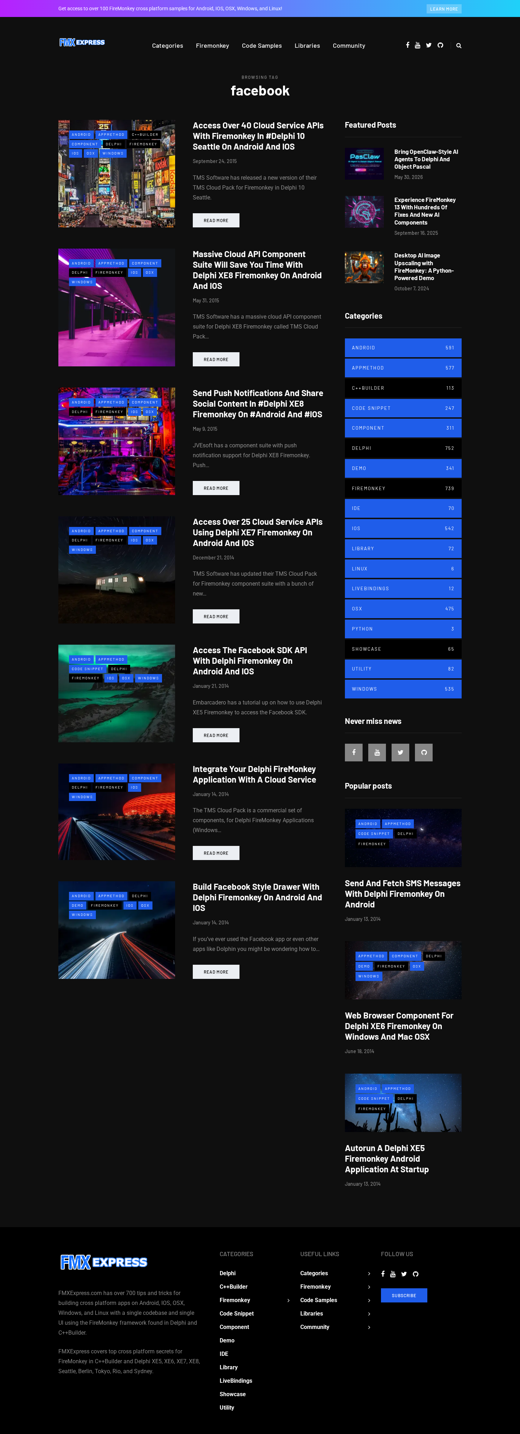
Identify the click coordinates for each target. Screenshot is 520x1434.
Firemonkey (212, 45)
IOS (75, 153)
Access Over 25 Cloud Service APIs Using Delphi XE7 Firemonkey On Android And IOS (258, 532)
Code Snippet (88, 669)
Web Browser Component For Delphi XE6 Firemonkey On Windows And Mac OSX (399, 1025)
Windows (113, 153)
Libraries (307, 45)
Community (349, 45)
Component (85, 144)
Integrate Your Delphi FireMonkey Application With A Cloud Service (254, 774)
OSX (91, 153)
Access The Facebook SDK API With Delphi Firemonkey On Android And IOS (250, 660)
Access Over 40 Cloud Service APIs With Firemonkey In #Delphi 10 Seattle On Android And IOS (258, 135)
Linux (403, 568)
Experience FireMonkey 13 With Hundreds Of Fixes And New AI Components (425, 211)
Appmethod (111, 134)
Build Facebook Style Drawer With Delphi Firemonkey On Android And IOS (257, 897)
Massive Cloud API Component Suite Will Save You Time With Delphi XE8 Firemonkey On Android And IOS (257, 270)
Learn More (444, 8)
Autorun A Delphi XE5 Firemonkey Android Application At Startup (387, 1158)
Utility (403, 669)
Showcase (403, 649)
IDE (403, 508)
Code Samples (262, 45)
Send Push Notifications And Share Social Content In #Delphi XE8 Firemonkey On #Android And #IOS (258, 403)
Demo (77, 905)
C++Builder (145, 134)
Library (403, 548)
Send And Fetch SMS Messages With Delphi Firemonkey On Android (403, 893)
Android (81, 134)
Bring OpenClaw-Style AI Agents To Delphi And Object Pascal (426, 159)
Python (403, 629)
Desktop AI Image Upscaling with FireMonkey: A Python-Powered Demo (424, 266)
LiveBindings (403, 588)
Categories (167, 45)
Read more (216, 220)
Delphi (114, 144)
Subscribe (404, 1295)
